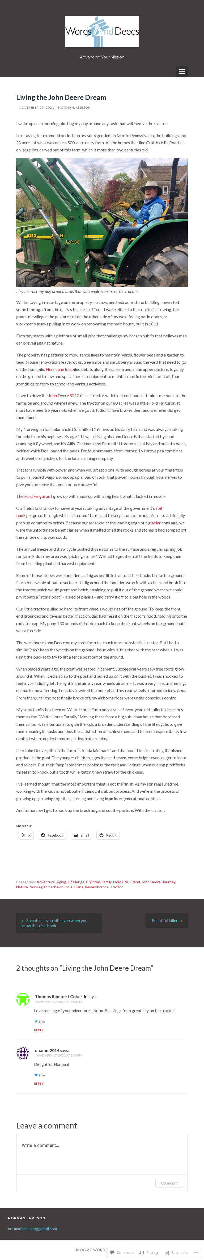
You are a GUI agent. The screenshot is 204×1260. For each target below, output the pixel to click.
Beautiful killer (167, 920)
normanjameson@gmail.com (32, 1228)
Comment (169, 1183)
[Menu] (182, 71)
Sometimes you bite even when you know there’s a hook (54, 923)
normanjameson (74, 107)
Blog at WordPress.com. (102, 1250)
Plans (78, 887)
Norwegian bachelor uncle (51, 887)
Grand (135, 882)
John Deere (151, 882)
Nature (22, 887)
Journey (168, 882)
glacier (155, 522)
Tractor (116, 887)
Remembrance (97, 887)
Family (107, 882)
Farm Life (120, 882)
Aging (61, 882)
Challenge (76, 882)
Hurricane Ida (58, 369)
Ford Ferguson (37, 496)
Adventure (46, 882)
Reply (39, 1030)
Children (93, 882)
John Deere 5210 (63, 395)
